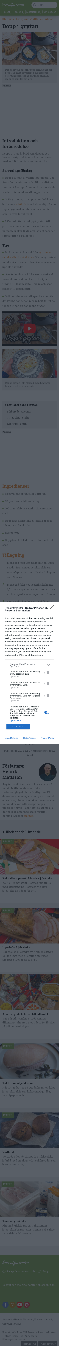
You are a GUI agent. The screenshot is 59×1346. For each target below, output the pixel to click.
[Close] (53, 608)
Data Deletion (11, 738)
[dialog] (29, 673)
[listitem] (29, 665)
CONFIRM (18, 727)
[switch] (46, 672)
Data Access (29, 738)
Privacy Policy (47, 738)
